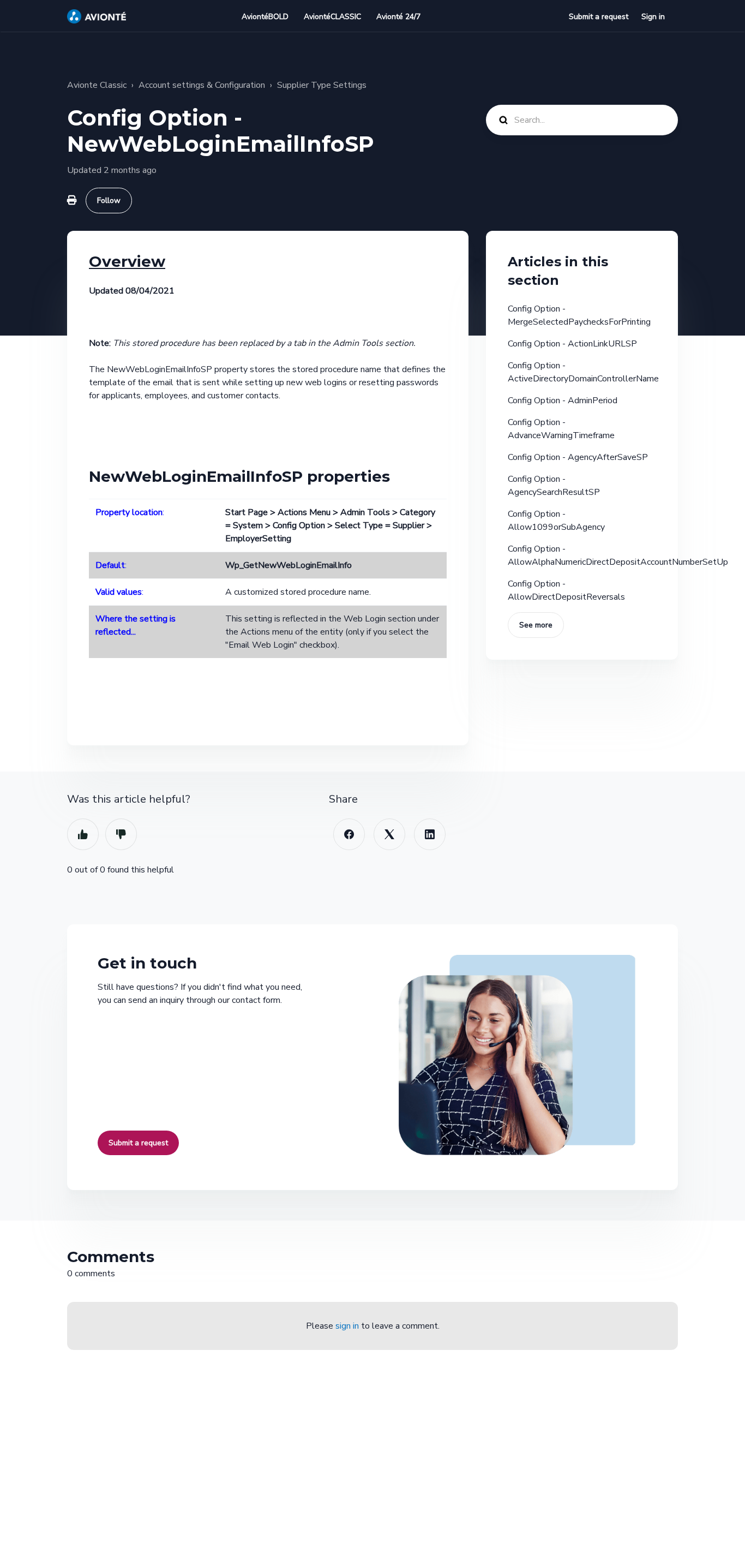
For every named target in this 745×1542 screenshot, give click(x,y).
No (121, 834)
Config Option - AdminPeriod (562, 401)
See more (535, 625)
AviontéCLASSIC (332, 16)
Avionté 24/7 (398, 16)
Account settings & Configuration (202, 85)
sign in (347, 1326)
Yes (83, 834)
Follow (109, 200)
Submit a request (598, 16)
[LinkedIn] (429, 834)
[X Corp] (389, 834)
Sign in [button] (653, 16)
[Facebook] (349, 834)
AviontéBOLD (265, 16)
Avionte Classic (97, 85)
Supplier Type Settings (322, 85)
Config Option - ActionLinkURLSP (572, 344)
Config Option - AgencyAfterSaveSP (578, 457)
